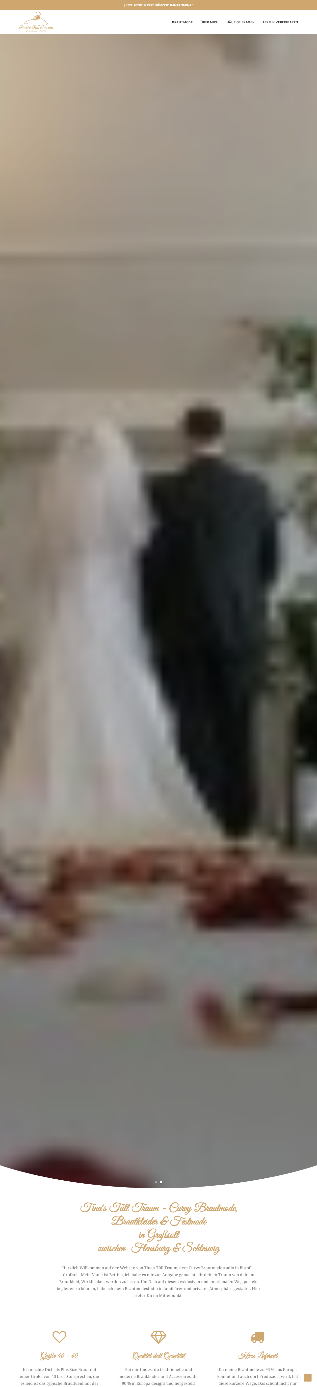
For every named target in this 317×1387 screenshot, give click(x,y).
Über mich (209, 22)
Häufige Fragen (241, 22)
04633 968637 (181, 4)
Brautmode (182, 22)
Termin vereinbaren (280, 22)
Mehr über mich (158, 630)
